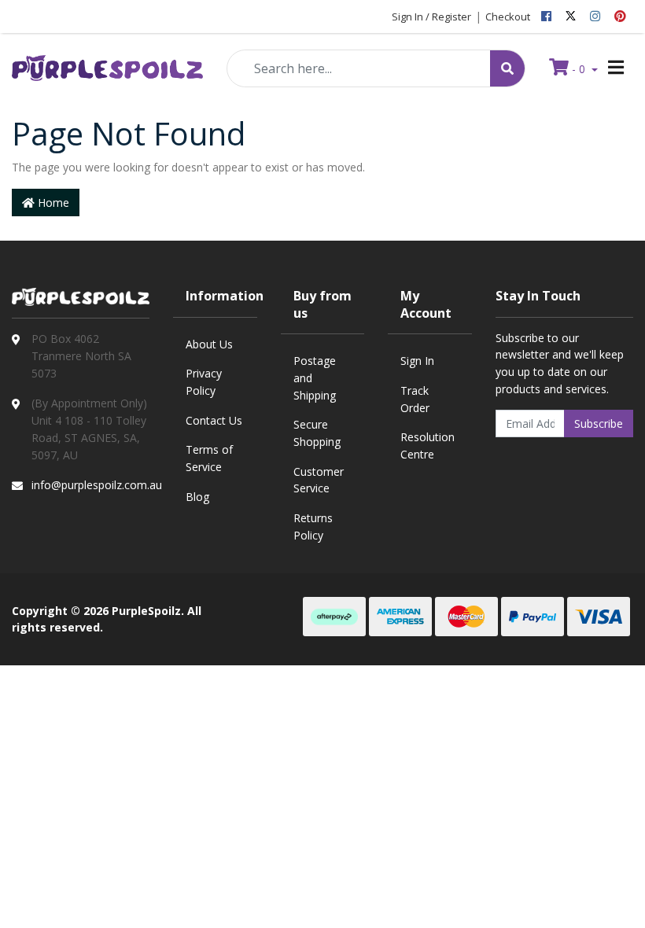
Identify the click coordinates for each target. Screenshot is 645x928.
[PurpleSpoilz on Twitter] (571, 16)
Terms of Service (209, 458)
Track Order (414, 399)
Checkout (507, 16)
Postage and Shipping (314, 377)
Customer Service (318, 480)
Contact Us (214, 420)
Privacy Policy (204, 382)
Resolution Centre (427, 445)
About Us (209, 344)
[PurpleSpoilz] (107, 63)
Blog (197, 496)
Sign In (417, 360)
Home (52, 202)
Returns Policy (313, 526)
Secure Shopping (317, 433)
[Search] (507, 68)
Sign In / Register (431, 16)
